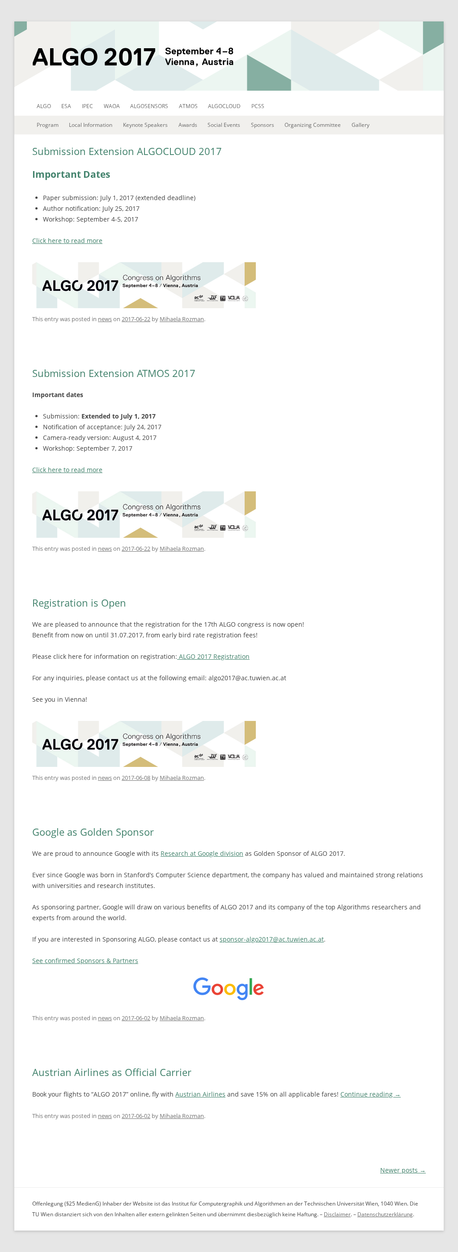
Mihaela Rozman (182, 319)
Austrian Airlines (200, 1094)
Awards (187, 125)
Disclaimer (337, 1214)
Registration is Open (79, 602)
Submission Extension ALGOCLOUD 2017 (127, 151)
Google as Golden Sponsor (93, 831)
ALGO (44, 106)
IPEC (87, 106)
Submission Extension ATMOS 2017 (113, 373)
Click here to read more (67, 240)
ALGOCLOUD (224, 106)
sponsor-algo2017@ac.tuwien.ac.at (272, 939)
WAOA (112, 106)
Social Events (224, 125)
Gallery (360, 125)
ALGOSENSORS (149, 106)
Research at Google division (202, 853)
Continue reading (370, 1094)
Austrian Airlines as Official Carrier (111, 1072)
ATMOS (188, 106)
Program (48, 125)
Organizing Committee (312, 125)
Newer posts (403, 1170)
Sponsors (262, 125)
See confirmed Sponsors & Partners (85, 960)
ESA (66, 106)
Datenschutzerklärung (385, 1214)
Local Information (90, 125)
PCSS (257, 106)
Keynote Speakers (145, 125)
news (105, 319)
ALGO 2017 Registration (213, 656)
